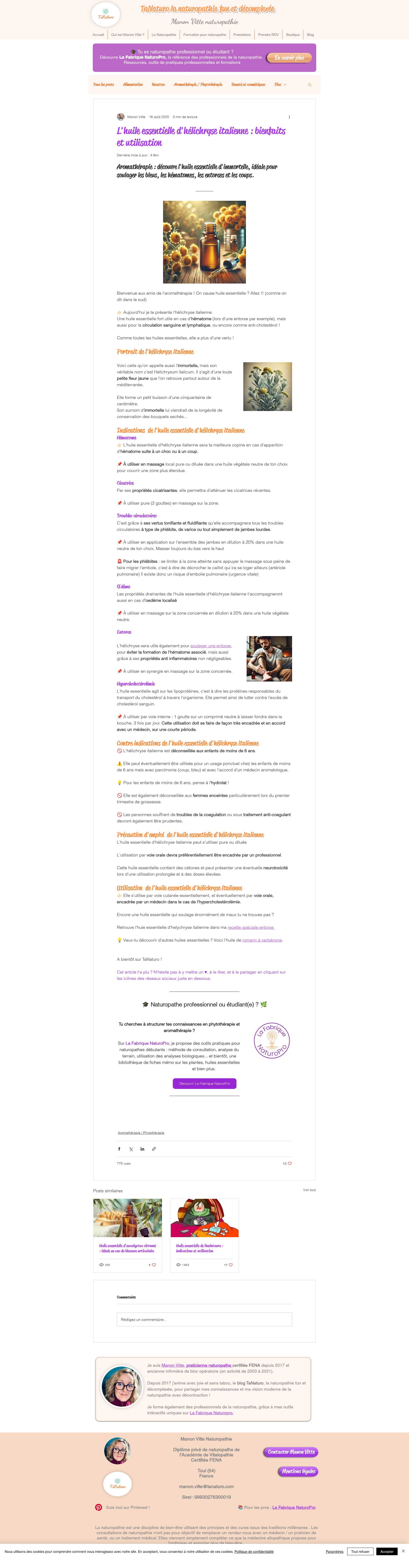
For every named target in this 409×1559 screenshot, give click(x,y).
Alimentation (132, 84)
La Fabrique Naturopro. (211, 1412)
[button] (309, 84)
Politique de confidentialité (254, 1551)
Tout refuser (360, 1551)
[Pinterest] (98, 1507)
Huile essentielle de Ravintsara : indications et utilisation (199, 1248)
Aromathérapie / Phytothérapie (198, 84)
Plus (278, 84)
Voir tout (309, 1190)
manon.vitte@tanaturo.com (206, 1486)
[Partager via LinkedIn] (142, 1149)
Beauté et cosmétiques (248, 84)
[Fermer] (403, 1551)
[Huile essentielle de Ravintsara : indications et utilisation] (204, 1218)
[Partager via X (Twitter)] (131, 1149)
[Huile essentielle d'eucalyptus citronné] (127, 1218)
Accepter (387, 1551)
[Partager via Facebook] (119, 1149)
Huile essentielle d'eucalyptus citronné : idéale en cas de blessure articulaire (127, 1248)
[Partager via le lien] (154, 1149)
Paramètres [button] (334, 1551)
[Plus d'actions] (289, 117)
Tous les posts (103, 84)
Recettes (158, 84)
